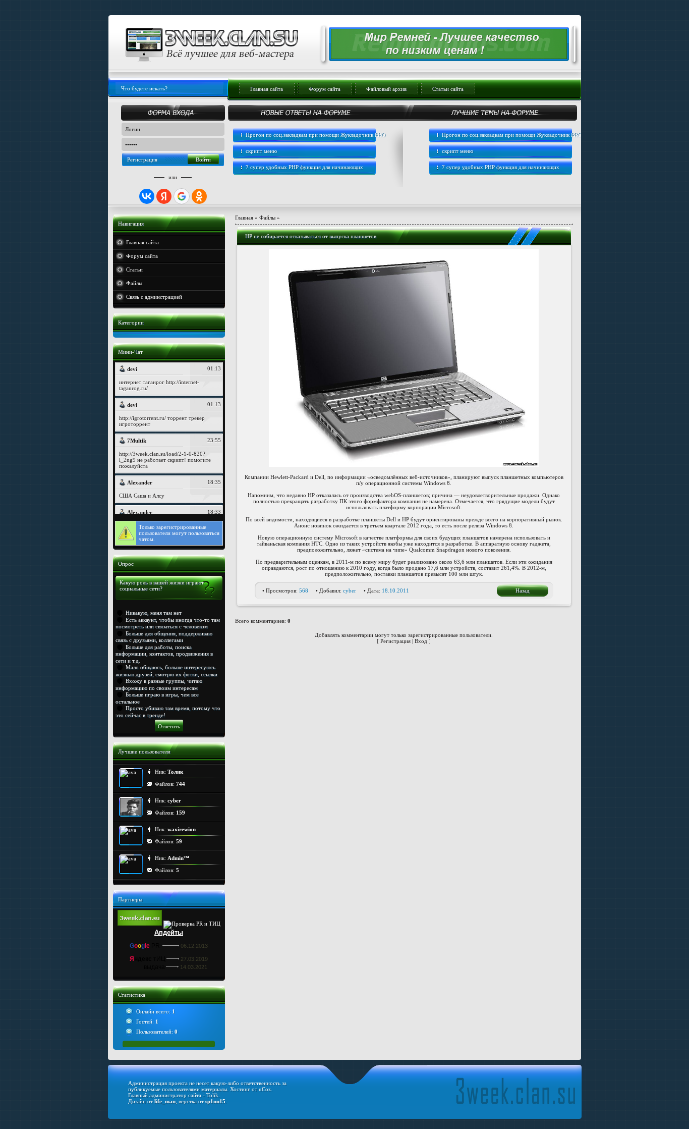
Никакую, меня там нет (154, 613)
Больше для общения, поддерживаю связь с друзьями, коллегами (164, 636)
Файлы (134, 283)
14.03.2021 (193, 967)
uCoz (265, 1089)
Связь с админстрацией (154, 297)
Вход (421, 641)
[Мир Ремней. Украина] (443, 57)
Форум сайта (142, 256)
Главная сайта (142, 242)
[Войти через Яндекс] (163, 196)
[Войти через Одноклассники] (199, 196)
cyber (349, 590)
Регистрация (142, 159)
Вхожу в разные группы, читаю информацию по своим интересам (159, 684)
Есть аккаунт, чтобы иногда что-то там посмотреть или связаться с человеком (168, 623)
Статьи (134, 269)
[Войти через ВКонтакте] (146, 196)
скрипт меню (261, 151)
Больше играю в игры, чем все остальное (157, 697)
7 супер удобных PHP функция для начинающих (304, 167)
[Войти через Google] (182, 196)
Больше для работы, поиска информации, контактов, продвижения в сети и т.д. (164, 654)
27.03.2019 (194, 959)
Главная (244, 217)
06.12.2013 (194, 946)
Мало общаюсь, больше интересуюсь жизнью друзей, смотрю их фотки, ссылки (166, 670)
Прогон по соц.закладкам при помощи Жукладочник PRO (315, 135)
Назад (522, 590)
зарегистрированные (181, 527)
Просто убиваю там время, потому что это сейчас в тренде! (168, 711)
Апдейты (168, 932)
